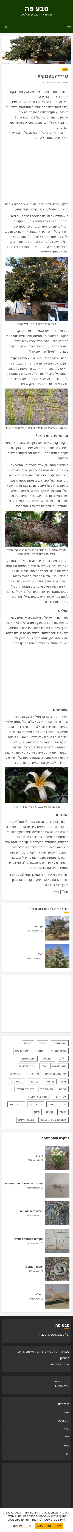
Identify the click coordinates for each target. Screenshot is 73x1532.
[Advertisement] (36, 171)
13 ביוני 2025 (34, 1299)
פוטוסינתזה (16, 1081)
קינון (37, 1112)
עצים (65, 69)
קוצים (49, 1112)
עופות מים (33, 1074)
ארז (40, 954)
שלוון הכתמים (34, 1267)
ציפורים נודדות (25, 1089)
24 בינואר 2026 (34, 1160)
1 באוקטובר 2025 (34, 1188)
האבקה (28, 1043)
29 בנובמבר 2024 (34, 959)
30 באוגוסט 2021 (49, 83)
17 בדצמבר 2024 (33, 931)
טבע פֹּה (36, 9)
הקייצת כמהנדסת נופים (28, 1239)
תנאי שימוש (62, 1386)
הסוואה (40, 1051)
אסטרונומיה (60, 1043)
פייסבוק (64, 1358)
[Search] (6, 27)
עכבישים (15, 1074)
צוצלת (39, 1294)
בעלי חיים (63, 1404)
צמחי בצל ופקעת (37, 1097)
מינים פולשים (27, 1066)
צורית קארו (64, 83)
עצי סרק (56, 891)
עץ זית (39, 926)
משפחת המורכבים (56, 1074)
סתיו (66, 1445)
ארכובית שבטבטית (31, 1211)
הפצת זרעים (22, 1051)
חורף (66, 1454)
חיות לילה (47, 1058)
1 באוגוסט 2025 (34, 1271)
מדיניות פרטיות (60, 1381)
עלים (64, 1081)
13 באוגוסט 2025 (34, 1243)
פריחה (63, 1089)
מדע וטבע (63, 1421)
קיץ (67, 1437)
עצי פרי (34, 1081)
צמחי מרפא (16, 1104)
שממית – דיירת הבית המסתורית (23, 1183)
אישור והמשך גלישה (49, 1526)
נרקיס (39, 1156)
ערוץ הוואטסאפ (60, 1364)
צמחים (65, 1412)
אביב (66, 1429)
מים (43, 1066)
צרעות (63, 1112)
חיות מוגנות (29, 1058)
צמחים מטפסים (57, 1104)
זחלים (63, 1058)
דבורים (42, 1043)
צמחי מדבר (35, 1104)
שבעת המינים (26, 1120)
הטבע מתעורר (59, 1051)
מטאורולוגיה (59, 1066)
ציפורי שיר (60, 1097)
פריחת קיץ (46, 1089)
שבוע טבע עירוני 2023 (53, 1120)
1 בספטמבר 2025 (33, 1216)
